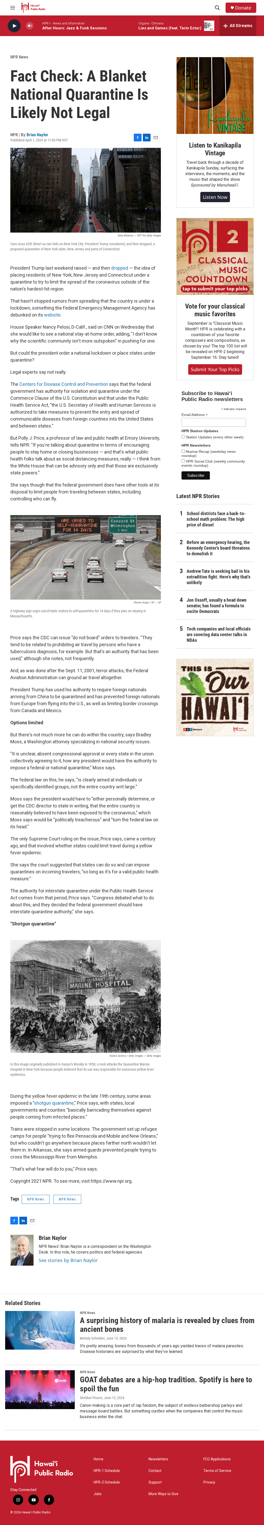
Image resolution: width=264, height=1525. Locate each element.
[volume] (29, 26)
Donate (243, 8)
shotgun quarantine (54, 1103)
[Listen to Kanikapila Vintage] (215, 95)
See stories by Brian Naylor (68, 1260)
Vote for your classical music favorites (215, 310)
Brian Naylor (37, 134)
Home (98, 1459)
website (52, 315)
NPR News (19, 56)
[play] (14, 26)
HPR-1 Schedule (107, 1471)
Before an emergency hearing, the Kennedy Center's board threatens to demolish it (218, 548)
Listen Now (215, 197)
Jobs (98, 1494)
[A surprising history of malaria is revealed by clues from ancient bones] (40, 1330)
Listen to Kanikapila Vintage (215, 149)
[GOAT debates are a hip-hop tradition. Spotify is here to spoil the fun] (40, 1389)
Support (155, 1482)
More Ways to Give (163, 1494)
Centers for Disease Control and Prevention (63, 384)
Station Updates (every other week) (214, 437)
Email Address (195, 414)
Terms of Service (217, 1471)
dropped (119, 268)
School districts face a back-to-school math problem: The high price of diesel (216, 519)
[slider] (38, 25)
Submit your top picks (215, 369)
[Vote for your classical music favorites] (215, 256)
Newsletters (158, 1459)
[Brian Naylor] (22, 1250)
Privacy (209, 1482)
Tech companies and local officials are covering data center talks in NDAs (219, 634)
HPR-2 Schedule (107, 1482)
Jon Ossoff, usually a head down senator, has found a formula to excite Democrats (216, 605)
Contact (154, 1471)
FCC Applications (217, 1459)
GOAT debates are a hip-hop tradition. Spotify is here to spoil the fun (166, 1384)
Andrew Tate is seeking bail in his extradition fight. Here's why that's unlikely (218, 576)
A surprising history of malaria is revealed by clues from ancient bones (167, 1325)
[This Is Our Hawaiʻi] (215, 697)
